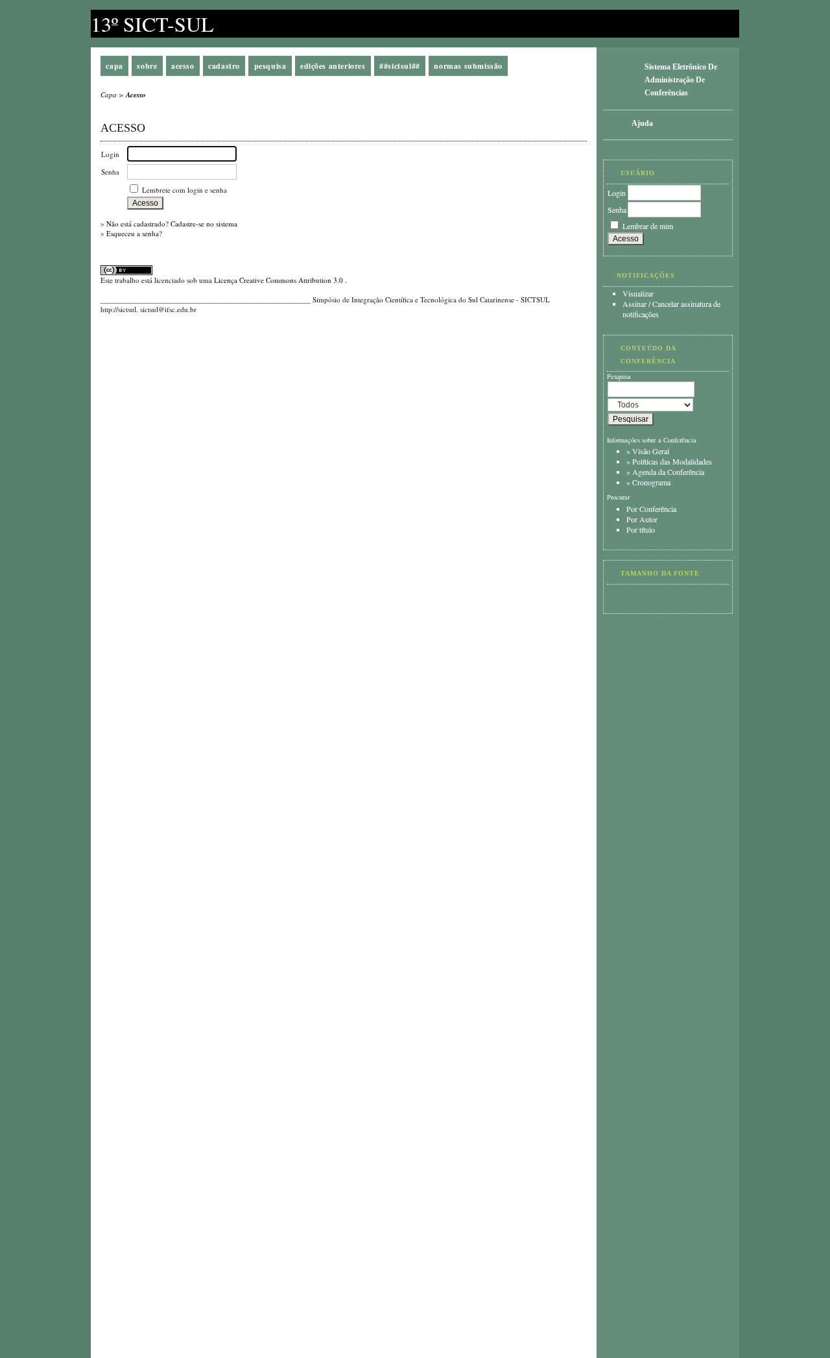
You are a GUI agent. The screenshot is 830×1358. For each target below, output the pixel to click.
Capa (114, 65)
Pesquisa (270, 65)
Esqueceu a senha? (134, 233)
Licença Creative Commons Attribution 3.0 (279, 280)
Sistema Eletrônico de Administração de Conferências (681, 79)
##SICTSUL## (399, 65)
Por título (640, 529)
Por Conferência (651, 508)
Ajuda (642, 123)
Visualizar (638, 293)
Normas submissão (468, 65)
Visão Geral (650, 451)
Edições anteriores (333, 65)
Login (617, 193)
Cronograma (651, 482)
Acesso (183, 65)
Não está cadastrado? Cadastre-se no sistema (171, 223)
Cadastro (224, 65)
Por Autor (642, 519)
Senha (617, 209)
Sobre (147, 65)
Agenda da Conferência (668, 472)
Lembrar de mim (647, 226)
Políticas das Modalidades (672, 461)
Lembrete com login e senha (184, 190)
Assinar (634, 303)
